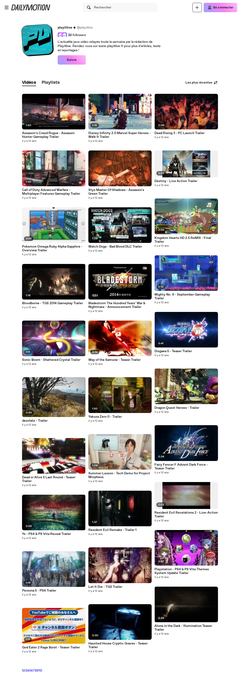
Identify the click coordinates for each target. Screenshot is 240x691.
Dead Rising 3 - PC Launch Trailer (179, 133)
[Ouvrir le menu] (6, 7)
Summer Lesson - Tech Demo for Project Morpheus (119, 475)
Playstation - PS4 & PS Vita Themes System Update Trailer (181, 571)
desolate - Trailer (35, 421)
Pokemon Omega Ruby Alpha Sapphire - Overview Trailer (52, 248)
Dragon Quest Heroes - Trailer (176, 408)
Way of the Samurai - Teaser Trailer (114, 360)
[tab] (29, 83)
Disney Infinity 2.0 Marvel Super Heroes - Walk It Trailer (119, 135)
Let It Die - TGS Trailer (105, 587)
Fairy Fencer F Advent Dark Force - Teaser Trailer (181, 466)
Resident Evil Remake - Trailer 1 (112, 530)
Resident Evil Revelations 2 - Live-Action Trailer (186, 514)
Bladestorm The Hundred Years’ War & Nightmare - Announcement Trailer (116, 305)
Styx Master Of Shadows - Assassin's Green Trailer (116, 192)
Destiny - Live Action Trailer (175, 181)
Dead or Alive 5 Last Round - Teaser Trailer (48, 479)
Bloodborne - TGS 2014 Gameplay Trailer (52, 303)
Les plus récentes (198, 82)
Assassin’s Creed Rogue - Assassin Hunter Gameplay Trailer (48, 135)
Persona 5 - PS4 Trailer (39, 590)
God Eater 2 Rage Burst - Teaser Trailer (51, 647)
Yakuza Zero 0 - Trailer (105, 417)
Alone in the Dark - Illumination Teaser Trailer (183, 628)
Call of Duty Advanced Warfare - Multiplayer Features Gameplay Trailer (51, 192)
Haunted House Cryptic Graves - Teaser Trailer (118, 645)
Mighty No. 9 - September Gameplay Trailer (182, 296)
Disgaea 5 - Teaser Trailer (173, 351)
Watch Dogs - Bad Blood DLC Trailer (115, 247)
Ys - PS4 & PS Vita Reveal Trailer (46, 534)
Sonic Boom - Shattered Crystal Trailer (51, 360)
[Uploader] (197, 7)
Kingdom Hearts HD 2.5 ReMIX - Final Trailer (182, 240)
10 (40, 671)
